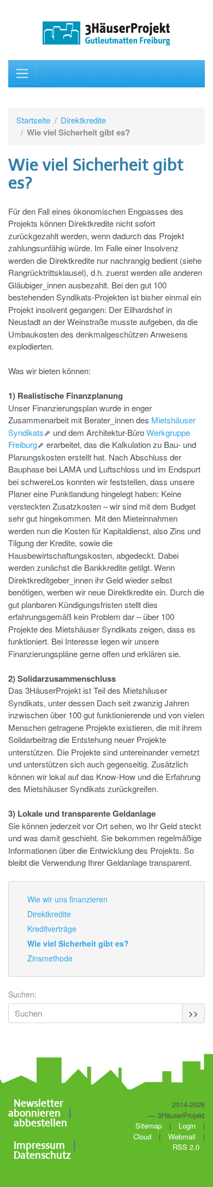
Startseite (33, 120)
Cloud (142, 1136)
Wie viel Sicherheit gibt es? (78, 943)
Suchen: (22, 994)
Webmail (182, 1136)
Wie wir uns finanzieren (67, 899)
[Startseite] (106, 33)
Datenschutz (42, 1156)
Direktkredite (83, 120)
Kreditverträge (51, 928)
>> (193, 1013)
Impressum (39, 1146)
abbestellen (40, 1124)
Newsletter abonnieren (35, 1109)
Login (187, 1125)
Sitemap (148, 1125)
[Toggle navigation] (22, 74)
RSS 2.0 (184, 1147)
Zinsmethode (50, 958)
